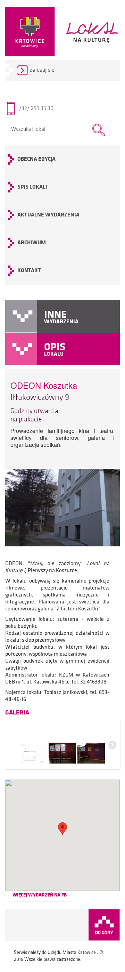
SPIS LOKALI (32, 187)
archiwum (31, 243)
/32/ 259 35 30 (36, 108)
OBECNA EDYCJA (36, 159)
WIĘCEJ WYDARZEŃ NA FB (39, 895)
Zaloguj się (42, 70)
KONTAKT (29, 271)
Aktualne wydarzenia (48, 215)
